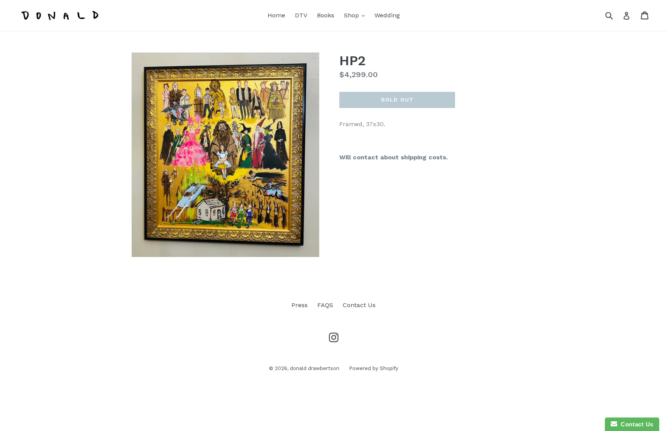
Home (276, 15)
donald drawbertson (314, 368)
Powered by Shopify (373, 368)
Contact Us (359, 305)
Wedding (387, 15)
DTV (301, 15)
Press (299, 305)
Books (325, 15)
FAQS (325, 305)
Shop (356, 15)
